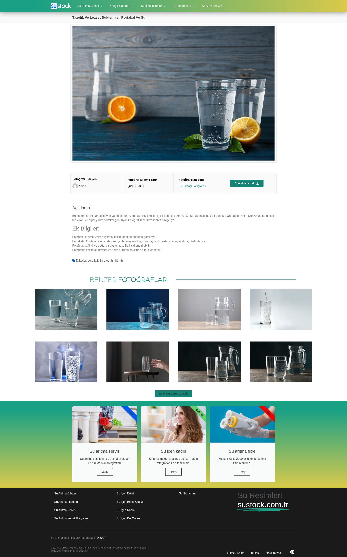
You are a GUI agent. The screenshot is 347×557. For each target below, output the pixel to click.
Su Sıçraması (187, 493)
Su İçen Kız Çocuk (128, 518)
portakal (93, 260)
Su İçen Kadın (126, 510)
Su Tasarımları (182, 5)
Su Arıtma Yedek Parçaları (71, 518)
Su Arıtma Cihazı (88, 5)
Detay (104, 471)
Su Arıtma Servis (65, 510)
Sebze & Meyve (212, 5)
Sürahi (119, 260)
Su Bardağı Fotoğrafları (192, 185)
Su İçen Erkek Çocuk (130, 501)
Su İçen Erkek (125, 493)
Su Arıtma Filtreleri (66, 501)
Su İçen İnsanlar (151, 5)
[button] (173, 393)
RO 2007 (100, 537)
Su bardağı (106, 260)
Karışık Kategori (120, 5)
